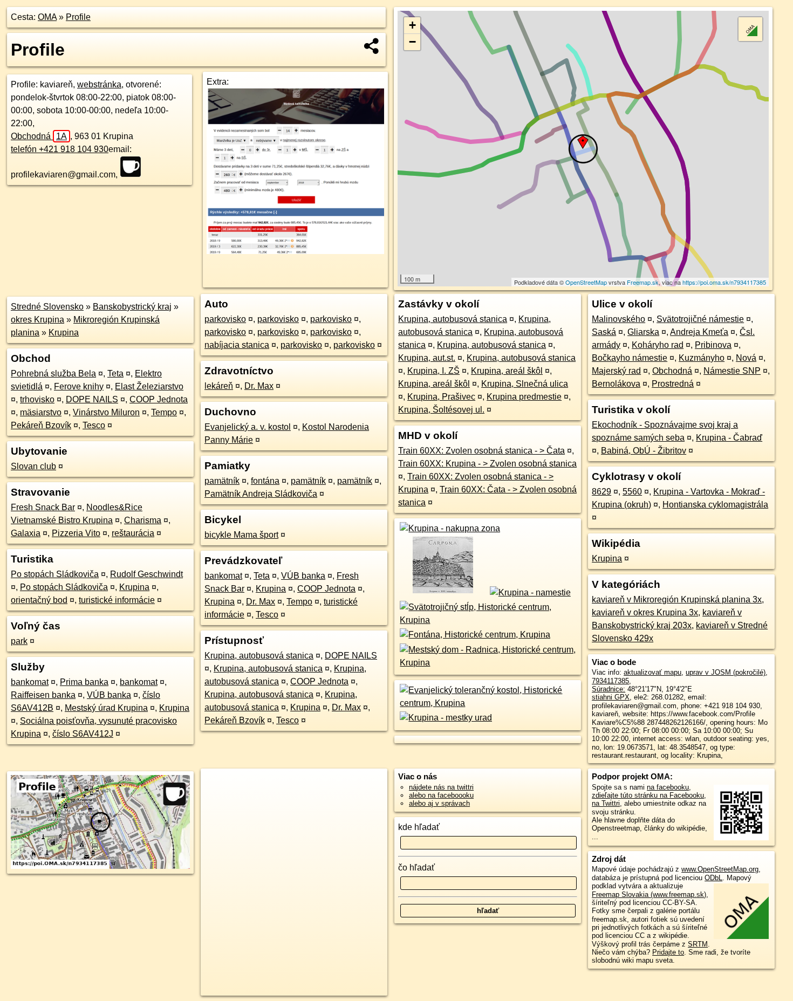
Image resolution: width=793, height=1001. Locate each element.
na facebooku (668, 787)
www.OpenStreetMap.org (719, 869)
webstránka (99, 84)
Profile (78, 17)
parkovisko (225, 319)
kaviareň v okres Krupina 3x (645, 612)
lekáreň (218, 385)
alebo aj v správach (439, 803)
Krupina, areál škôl (507, 370)
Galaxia (25, 533)
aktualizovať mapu (652, 672)
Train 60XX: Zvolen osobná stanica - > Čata (481, 450)
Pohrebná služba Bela (53, 373)
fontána (265, 480)
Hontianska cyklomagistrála (715, 504)
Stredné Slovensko (47, 306)
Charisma (142, 520)
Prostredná (673, 383)
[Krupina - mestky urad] (445, 717)
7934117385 (610, 681)
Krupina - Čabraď (729, 437)
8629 (601, 491)
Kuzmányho (701, 357)
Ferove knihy (79, 386)
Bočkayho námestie (629, 357)
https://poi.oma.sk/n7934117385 (724, 282)
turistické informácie (117, 600)
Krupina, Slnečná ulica (524, 383)
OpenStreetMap (586, 282)
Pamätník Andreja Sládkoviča (260, 493)
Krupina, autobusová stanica (258, 655)
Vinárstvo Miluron (106, 412)
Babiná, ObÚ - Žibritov (643, 450)
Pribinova (713, 344)
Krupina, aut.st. (426, 357)
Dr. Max (259, 385)
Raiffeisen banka (43, 695)
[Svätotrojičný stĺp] (487, 620)
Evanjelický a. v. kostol (247, 426)
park (19, 641)
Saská (604, 332)
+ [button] (412, 25)
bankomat (30, 682)
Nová (746, 357)
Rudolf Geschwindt (146, 574)
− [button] (412, 42)
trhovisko (37, 399)
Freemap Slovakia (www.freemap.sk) (649, 894)
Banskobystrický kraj (132, 306)
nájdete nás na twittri (441, 787)
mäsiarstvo (40, 412)
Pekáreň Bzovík (41, 425)
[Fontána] (474, 634)
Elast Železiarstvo (149, 386)
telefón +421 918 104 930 (59, 149)
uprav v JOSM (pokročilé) (725, 672)
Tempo (164, 412)
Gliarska (643, 332)
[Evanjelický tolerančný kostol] (487, 703)
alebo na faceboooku (441, 795)
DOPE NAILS (92, 399)
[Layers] (750, 29)
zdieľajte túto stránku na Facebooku (648, 795)
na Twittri (606, 803)
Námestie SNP (732, 370)
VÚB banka (109, 695)
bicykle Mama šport (241, 534)
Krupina (64, 332)
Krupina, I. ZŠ (433, 370)
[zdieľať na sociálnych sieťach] (372, 45)
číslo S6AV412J (82, 733)
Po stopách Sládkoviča (55, 574)
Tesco (94, 425)
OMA (47, 17)
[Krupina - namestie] (529, 592)
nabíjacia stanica (236, 344)
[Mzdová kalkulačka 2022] (295, 251)
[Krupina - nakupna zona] (449, 528)
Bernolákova (616, 383)
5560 (632, 491)
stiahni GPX (611, 697)
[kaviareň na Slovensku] (133, 166)
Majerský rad (616, 370)
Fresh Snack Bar (43, 507)
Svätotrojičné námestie (700, 319)
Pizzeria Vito (76, 533)
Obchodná (39, 136)
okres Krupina (37, 319)
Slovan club (33, 466)
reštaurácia (133, 533)
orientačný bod (39, 600)
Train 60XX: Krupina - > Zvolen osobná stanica (487, 463)
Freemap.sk (643, 282)
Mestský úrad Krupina (106, 707)
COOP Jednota (158, 399)
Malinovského (618, 319)
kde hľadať (419, 827)
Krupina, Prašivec (441, 396)
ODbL (713, 878)
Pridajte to (668, 952)
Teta (115, 373)
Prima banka (84, 682)
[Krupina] (442, 592)
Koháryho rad (657, 344)
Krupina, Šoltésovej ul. (441, 409)
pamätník (222, 480)
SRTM (698, 944)
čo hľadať (416, 867)
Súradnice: (608, 689)
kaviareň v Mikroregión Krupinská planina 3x (677, 599)
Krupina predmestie (524, 396)
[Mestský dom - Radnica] (487, 662)
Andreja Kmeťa (699, 332)
